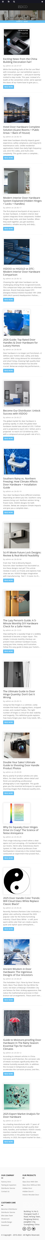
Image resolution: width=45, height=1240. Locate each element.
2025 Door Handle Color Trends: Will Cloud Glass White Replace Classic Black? (21, 901)
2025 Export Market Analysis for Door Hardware (21, 1115)
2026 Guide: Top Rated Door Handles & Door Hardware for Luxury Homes (20, 342)
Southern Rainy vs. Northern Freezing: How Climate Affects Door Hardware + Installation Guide (20, 483)
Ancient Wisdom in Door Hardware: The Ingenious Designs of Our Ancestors (18, 972)
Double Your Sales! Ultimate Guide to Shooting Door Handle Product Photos (21, 765)
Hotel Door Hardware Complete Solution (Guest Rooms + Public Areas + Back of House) (21, 130)
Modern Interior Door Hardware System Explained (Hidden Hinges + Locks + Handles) (22, 200)
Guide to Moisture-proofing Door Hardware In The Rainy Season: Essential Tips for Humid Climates (22, 1044)
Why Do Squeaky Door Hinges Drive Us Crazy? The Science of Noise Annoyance (20, 830)
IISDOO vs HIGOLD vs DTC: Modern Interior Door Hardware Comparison (21, 271)
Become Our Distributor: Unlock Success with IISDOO (21, 412)
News (26, 21)
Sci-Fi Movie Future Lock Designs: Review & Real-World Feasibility (22, 554)
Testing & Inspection (8, 1185)
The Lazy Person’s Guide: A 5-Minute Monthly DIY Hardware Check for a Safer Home (20, 623)
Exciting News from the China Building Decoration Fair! (20, 60)
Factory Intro (6, 1182)
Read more (8, 87)
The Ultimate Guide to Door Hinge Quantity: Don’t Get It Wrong (19, 694)
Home (18, 21)
